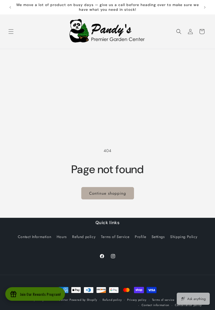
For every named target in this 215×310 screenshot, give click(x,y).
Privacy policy (137, 300)
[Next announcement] (205, 7)
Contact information (155, 305)
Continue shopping (107, 193)
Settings (158, 236)
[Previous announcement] (10, 7)
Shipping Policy (183, 236)
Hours (62, 236)
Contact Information (34, 236)
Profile (140, 236)
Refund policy (83, 236)
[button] (11, 31)
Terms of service (163, 300)
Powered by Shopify (83, 300)
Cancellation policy (188, 305)
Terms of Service (115, 236)
